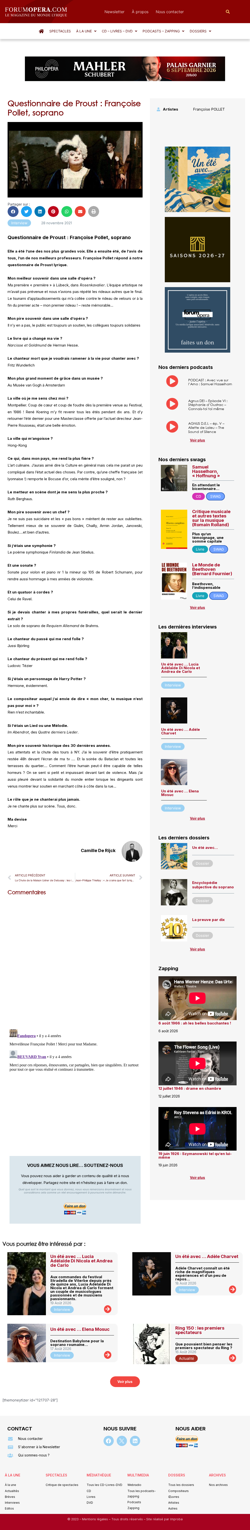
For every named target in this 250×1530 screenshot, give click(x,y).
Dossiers (198, 31)
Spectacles (60, 31)
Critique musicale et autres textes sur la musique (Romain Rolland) (211, 518)
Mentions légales (95, 1519)
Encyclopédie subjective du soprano (213, 884)
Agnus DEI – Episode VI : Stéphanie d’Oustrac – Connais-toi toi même (208, 404)
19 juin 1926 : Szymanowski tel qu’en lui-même (195, 1155)
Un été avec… (205, 847)
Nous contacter (170, 11)
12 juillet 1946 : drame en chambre (189, 1088)
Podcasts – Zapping (161, 31)
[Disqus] (75, 961)
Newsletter (114, 11)
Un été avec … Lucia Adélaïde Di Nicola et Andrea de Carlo (180, 668)
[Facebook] (109, 1441)
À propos (140, 11)
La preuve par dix (208, 919)
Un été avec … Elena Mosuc (180, 793)
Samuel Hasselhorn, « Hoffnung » (206, 471)
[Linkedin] (135, 1441)
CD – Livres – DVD (117, 31)
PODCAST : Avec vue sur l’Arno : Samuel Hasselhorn (210, 382)
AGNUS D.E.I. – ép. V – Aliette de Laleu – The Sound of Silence (206, 427)
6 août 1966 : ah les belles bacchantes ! (194, 1023)
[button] (86, 31)
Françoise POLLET (209, 109)
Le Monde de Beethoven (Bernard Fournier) (212, 569)
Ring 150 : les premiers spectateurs (199, 1330)
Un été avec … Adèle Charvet (180, 731)
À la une (84, 31)
